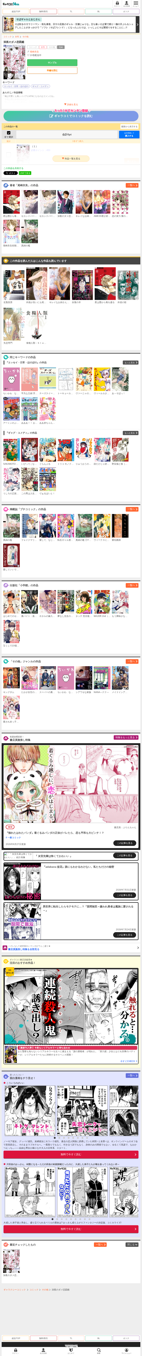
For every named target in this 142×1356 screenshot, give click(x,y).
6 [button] (78, 1138)
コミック (8, 36)
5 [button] (73, 1138)
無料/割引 (43, 11)
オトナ (126, 11)
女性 (17, 36)
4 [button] (69, 1138)
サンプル (52, 62)
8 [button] (87, 1138)
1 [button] (55, 1138)
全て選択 (8, 137)
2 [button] (59, 1138)
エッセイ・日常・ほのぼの (16, 86)
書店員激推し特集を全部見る (29, 948)
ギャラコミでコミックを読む (73, 115)
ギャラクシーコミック (15, 1289)
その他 (25, 36)
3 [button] (64, 1138)
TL (71, 11)
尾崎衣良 (34, 51)
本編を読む (52, 70)
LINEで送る (25, 173)
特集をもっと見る (125, 737)
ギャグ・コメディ (40, 86)
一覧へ (131, 185)
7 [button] (82, 1138)
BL (98, 11)
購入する (129, 134)
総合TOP (16, 11)
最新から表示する (129, 126)
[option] (29, 1111)
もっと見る (130, 362)
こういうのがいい (15, 1083)
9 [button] (89, 1219)
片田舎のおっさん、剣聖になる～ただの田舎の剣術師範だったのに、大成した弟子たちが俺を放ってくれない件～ (63, 1164)
